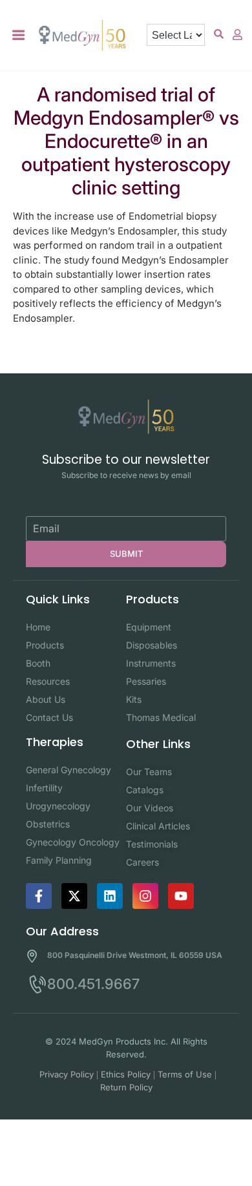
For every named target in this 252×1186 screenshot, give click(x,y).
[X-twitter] (74, 896)
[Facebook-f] (39, 896)
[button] (19, 35)
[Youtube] (181, 896)
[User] (238, 34)
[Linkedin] (110, 896)
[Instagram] (145, 896)
